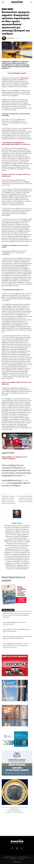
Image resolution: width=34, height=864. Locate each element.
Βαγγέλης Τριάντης (10, 38)
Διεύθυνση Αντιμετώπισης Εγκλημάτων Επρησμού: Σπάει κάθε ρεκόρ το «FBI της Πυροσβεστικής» (17, 637)
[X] (21, 848)
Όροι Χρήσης (21, 859)
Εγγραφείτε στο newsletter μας (11, 857)
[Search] (31, 2)
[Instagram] (17, 848)
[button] (3, 2)
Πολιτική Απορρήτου (24, 857)
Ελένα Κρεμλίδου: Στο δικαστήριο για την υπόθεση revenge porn (14, 457)
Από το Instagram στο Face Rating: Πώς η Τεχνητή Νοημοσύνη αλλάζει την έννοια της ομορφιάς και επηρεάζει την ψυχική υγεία (15, 645)
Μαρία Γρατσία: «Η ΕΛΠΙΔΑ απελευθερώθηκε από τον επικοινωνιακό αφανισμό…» (17, 630)
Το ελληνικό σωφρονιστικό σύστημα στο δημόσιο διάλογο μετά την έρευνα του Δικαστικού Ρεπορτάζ (24, 498)
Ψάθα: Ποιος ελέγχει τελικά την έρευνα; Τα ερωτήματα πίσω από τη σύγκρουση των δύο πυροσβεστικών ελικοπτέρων (17, 615)
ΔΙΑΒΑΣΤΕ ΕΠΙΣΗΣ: (8, 453)
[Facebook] (12, 848)
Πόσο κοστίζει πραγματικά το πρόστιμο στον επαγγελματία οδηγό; (14, 623)
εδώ (24, 475)
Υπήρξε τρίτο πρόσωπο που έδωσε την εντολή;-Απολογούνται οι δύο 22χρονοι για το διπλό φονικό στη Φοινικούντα (9, 499)
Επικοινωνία (13, 859)
